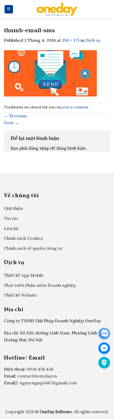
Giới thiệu (13, 208)
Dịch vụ (92, 40)
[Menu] (9, 9)
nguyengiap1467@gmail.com (48, 382)
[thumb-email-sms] (50, 72)
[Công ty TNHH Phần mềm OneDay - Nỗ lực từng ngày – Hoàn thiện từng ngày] (57, 9)
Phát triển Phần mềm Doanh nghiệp (40, 285)
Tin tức (11, 218)
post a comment (75, 107)
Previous (15, 115)
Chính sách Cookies (23, 238)
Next (11, 122)
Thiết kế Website (20, 295)
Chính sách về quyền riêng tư (33, 248)
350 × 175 (71, 40)
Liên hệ (11, 228)
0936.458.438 (40, 369)
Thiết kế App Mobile (24, 275)
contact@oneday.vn (37, 376)
